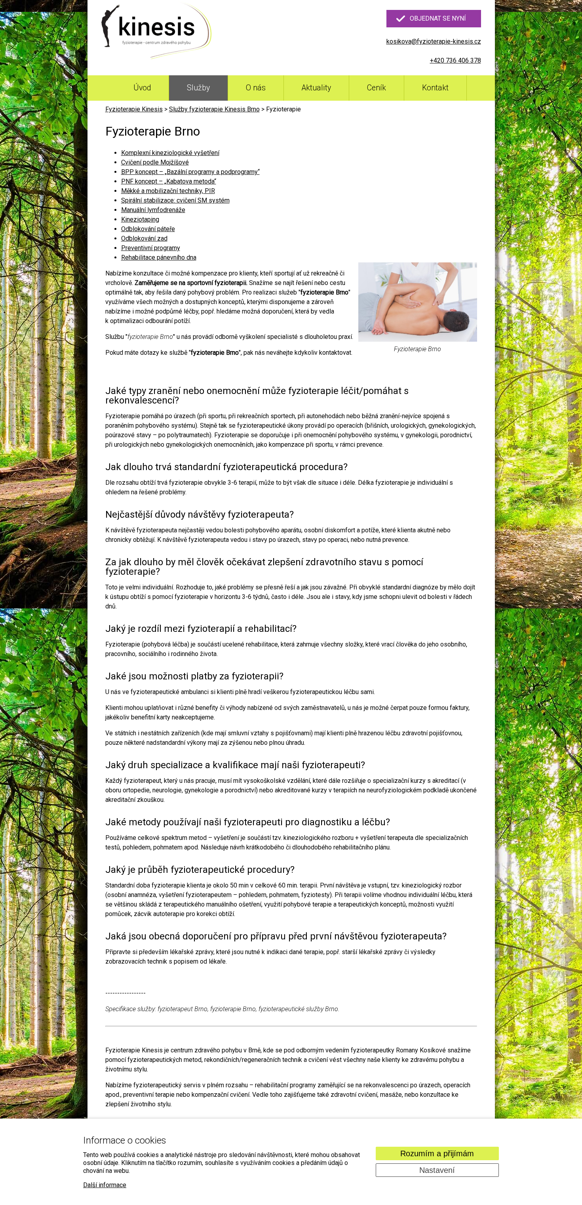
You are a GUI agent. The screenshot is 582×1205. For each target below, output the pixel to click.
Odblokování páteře (148, 229)
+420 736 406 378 (455, 60)
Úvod (142, 87)
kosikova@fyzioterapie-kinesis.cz (433, 41)
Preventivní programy (150, 248)
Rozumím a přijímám (437, 1153)
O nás (256, 87)
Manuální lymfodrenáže (153, 210)
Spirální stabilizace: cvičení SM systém (175, 200)
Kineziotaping (140, 219)
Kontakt (435, 87)
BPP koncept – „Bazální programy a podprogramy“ (190, 172)
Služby (198, 87)
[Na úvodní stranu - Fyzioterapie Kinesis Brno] (156, 31)
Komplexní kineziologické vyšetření (170, 153)
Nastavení (437, 1170)
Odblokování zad (144, 238)
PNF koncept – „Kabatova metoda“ (168, 181)
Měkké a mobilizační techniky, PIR (168, 191)
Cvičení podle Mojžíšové (155, 162)
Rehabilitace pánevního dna (158, 257)
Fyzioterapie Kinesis (134, 109)
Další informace (104, 1185)
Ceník (376, 87)
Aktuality (316, 87)
